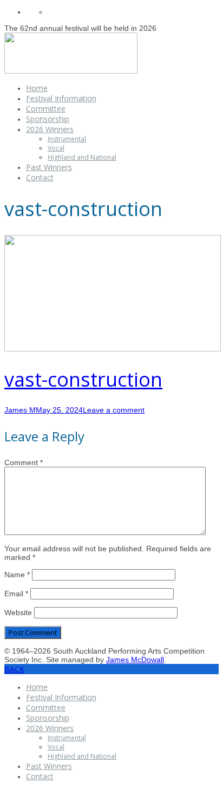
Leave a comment (114, 410)
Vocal (56, 148)
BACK (14, 669)
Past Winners (49, 167)
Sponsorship (47, 119)
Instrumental (67, 139)
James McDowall (135, 659)
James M (20, 410)
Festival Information (61, 98)
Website (18, 612)
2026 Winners (50, 129)
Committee (45, 108)
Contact (40, 177)
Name (17, 574)
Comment (23, 462)
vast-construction (83, 379)
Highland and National (82, 157)
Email (16, 593)
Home (37, 88)
